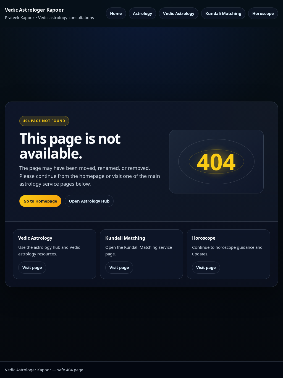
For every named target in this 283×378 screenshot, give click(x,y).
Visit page (32, 267)
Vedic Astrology (178, 13)
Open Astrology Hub (89, 201)
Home (116, 13)
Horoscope (263, 13)
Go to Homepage (40, 201)
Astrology (142, 13)
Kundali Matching (223, 13)
